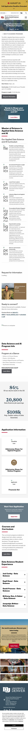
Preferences (14, 728)
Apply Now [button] (14, 516)
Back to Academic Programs (13, 34)
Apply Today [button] (14, 646)
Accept (14, 725)
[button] (15, 13)
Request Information (9, 96)
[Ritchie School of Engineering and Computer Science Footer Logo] (14, 689)
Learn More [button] (14, 117)
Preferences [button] (20, 721)
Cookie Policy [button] (11, 719)
